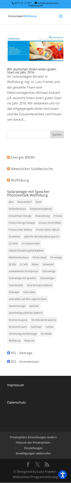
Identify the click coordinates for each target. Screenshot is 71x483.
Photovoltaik (40, 257)
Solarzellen (29, 292)
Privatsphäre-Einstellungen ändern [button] (33, 437)
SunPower (36, 327)
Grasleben (14, 236)
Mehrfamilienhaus (19, 257)
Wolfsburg (20, 180)
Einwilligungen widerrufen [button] (33, 453)
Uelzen (49, 327)
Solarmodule (16, 285)
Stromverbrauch (18, 327)
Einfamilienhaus (17, 208)
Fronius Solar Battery (20, 229)
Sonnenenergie (17, 306)
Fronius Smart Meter (50, 222)
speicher (34, 306)
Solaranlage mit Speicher (22, 278)
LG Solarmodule (31, 243)
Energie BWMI (23, 157)
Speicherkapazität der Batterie (26, 313)
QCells (12, 264)
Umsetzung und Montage (23, 333)
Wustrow (29, 340)
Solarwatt (14, 292)
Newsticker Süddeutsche (32, 168)
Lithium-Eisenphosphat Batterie (26, 250)
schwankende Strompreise (23, 271)
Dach (38, 202)
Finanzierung (43, 216)
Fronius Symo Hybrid (47, 229)
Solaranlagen (47, 278)
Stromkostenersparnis (43, 320)
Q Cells (24, 264)
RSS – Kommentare (24, 361)
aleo (11, 202)
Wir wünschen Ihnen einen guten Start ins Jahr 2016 (31, 70)
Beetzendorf (25, 202)
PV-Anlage (56, 257)
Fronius (58, 216)
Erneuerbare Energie (20, 216)
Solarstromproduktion (39, 285)
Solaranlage (48, 271)
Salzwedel (48, 264)
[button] (62, 474)
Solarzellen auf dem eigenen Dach (28, 299)
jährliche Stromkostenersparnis (41, 236)
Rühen (35, 264)
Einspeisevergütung (41, 208)
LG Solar (13, 243)
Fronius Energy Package (22, 222)
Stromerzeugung (18, 320)
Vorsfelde (46, 333)
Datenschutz (16, 402)
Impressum (15, 385)
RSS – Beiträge (21, 353)
